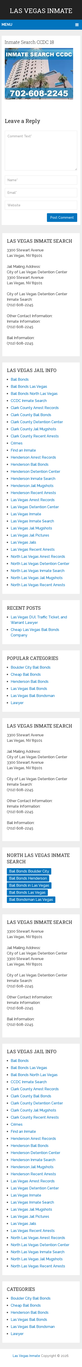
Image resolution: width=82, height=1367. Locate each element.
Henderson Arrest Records (33, 457)
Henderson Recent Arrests (33, 493)
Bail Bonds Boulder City (29, 871)
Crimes (17, 443)
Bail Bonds (20, 379)
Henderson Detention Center (35, 471)
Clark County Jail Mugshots (33, 429)
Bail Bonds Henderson (28, 878)
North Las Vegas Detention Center (40, 563)
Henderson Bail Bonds (30, 464)
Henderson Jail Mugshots (32, 486)
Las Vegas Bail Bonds (29, 688)
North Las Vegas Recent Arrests (38, 585)
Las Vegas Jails (23, 542)
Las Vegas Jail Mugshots (31, 528)
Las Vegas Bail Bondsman (33, 696)
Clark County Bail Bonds (31, 415)
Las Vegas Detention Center (35, 507)
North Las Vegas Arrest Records (38, 556)
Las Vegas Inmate (41, 10)
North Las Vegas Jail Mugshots (37, 578)
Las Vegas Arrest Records (33, 500)
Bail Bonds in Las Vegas (29, 885)
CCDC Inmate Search (29, 401)
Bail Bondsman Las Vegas (31, 899)
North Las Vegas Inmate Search (37, 571)
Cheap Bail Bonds (26, 674)
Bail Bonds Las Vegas (29, 386)
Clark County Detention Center (37, 422)
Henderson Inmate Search (33, 478)
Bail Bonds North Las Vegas (34, 393)
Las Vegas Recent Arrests (33, 549)
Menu (7, 24)
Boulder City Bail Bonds (31, 667)
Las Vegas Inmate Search (32, 521)
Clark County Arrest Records (35, 408)
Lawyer (17, 703)
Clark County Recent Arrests (35, 436)
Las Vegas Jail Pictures (30, 535)
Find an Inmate (23, 450)
